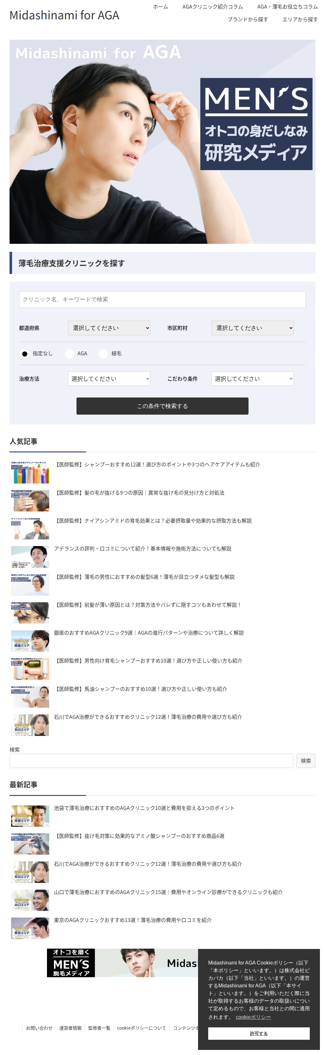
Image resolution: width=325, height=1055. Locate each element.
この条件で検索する (162, 406)
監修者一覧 (99, 1028)
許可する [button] (259, 1033)
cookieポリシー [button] (253, 1017)
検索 (15, 749)
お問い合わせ (39, 1028)
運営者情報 (70, 1028)
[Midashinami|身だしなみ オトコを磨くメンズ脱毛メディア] (162, 963)
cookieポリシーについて (141, 1028)
